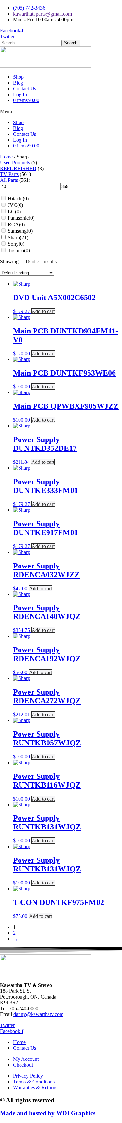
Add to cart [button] (43, 311)
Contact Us (24, 88)
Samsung (20, 231)
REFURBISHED (18, 168)
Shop (18, 77)
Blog (18, 83)
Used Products (15, 162)
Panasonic (21, 218)
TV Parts (9, 174)
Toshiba (19, 250)
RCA (16, 224)
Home (6, 156)
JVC (15, 205)
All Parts (9, 180)
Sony (16, 244)
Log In (20, 94)
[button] (61, 111)
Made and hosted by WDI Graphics (47, 1113)
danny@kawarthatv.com (38, 1014)
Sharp (18, 237)
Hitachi (18, 198)
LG (14, 211)
